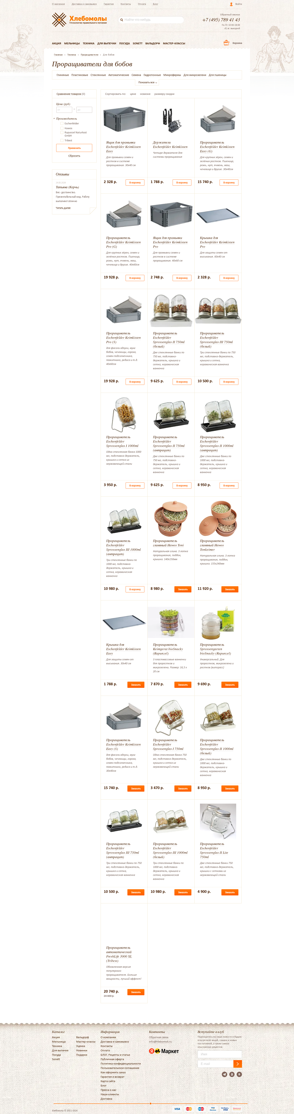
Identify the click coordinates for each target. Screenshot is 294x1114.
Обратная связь (158, 1037)
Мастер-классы (174, 43)
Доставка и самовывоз (84, 3)
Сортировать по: (115, 94)
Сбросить (74, 155)
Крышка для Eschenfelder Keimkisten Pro (217, 242)
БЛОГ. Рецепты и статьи (115, 1055)
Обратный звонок (230, 14)
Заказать (183, 589)
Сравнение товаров (69, 94)
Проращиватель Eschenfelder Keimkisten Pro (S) (123, 337)
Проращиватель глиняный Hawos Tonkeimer (212, 545)
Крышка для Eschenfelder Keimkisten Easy (123, 649)
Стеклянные (98, 75)
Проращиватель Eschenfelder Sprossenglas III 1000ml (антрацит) (123, 547)
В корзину (135, 182)
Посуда (124, 43)
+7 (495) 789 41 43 (221, 19)
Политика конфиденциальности (121, 1063)
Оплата (142, 3)
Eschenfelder (72, 123)
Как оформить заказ (113, 1072)
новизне (145, 94)
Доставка (106, 1098)
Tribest (68, 140)
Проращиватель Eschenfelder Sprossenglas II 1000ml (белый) (216, 746)
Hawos (68, 128)
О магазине (58, 3)
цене (133, 94)
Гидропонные (152, 75)
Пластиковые (79, 75)
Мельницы (72, 43)
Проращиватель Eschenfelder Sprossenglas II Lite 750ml (214, 850)
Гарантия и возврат (112, 1076)
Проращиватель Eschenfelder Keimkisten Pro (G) (123, 242)
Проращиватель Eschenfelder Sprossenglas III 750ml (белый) (216, 340)
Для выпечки (106, 43)
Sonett (137, 43)
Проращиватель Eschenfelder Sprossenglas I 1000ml (122, 441)
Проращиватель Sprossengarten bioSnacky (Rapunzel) (215, 649)
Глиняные (63, 75)
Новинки (81, 1050)
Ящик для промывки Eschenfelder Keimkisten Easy (123, 146)
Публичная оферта (112, 1059)
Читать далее (63, 208)
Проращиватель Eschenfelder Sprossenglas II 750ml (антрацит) (169, 443)
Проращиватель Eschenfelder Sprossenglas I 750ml (168, 744)
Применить (74, 148)
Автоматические (118, 75)
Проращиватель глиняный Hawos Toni (168, 542)
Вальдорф (152, 43)
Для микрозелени (195, 75)
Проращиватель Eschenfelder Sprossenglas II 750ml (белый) (169, 340)
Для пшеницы (217, 75)
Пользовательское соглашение (120, 1068)
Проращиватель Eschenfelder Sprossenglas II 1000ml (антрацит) (216, 443)
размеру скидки (164, 94)
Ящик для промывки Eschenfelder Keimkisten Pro (170, 242)
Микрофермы (172, 75)
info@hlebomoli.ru (160, 1041)
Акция (56, 43)
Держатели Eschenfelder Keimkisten (170, 144)
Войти (238, 3)
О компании (108, 1037)
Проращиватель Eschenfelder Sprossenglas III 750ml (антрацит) (122, 850)
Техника (88, 43)
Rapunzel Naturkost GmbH (76, 134)
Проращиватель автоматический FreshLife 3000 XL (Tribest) (119, 954)
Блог (155, 3)
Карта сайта (108, 1081)
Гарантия (109, 3)
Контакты (126, 3)
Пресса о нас (108, 1090)
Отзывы (62, 173)
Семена (136, 75)
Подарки (81, 1055)
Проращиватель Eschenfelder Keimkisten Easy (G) (217, 146)
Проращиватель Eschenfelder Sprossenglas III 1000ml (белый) (170, 850)
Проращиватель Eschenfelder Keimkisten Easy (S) (123, 744)
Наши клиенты (110, 1094)
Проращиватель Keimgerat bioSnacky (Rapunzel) (168, 649)
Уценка (80, 1046)
